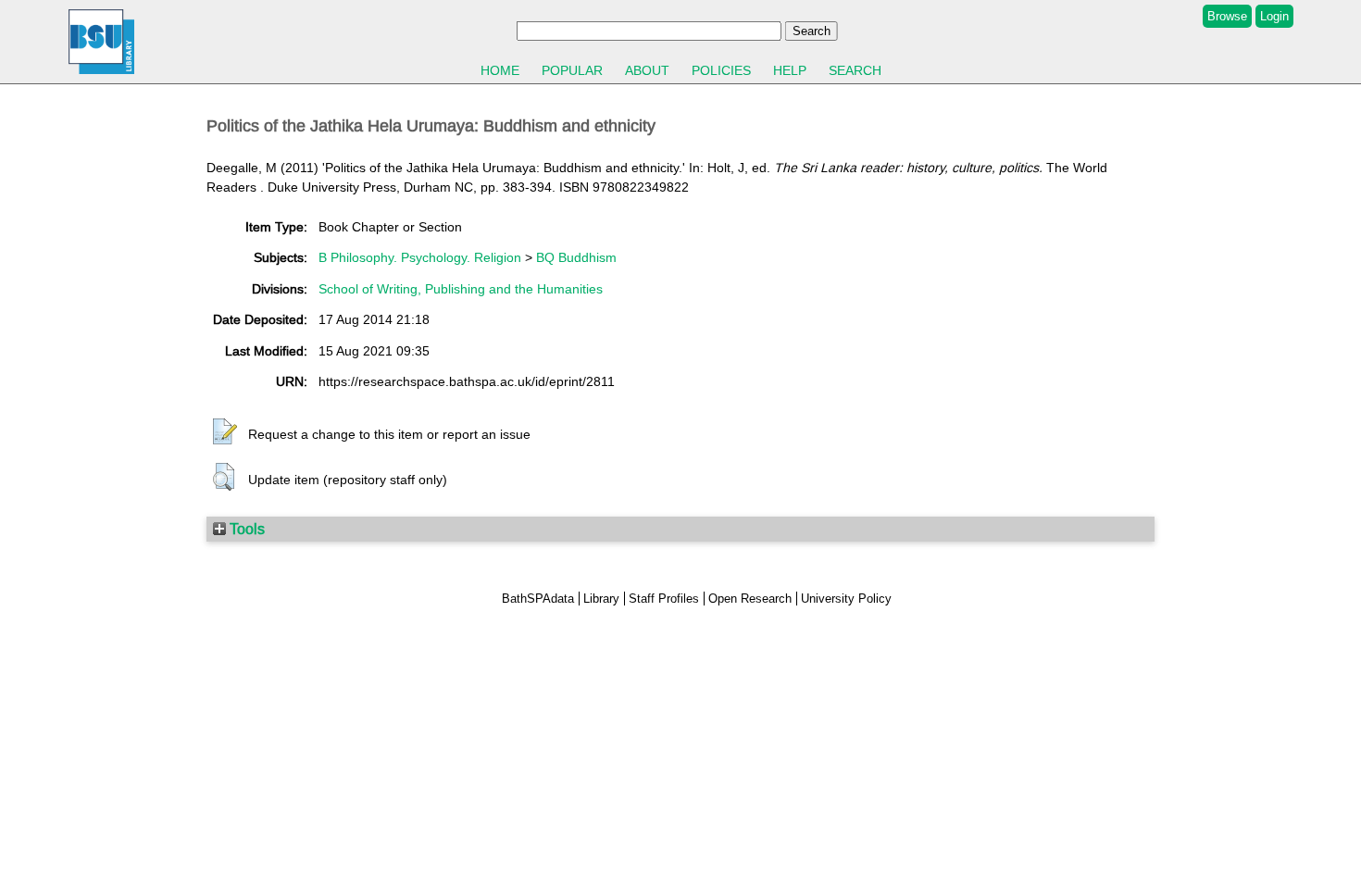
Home (500, 70)
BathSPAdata (538, 598)
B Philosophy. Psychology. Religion (419, 257)
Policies (721, 70)
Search (855, 70)
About (647, 70)
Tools (245, 528)
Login (1274, 16)
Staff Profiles (664, 598)
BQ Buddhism (576, 257)
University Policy (846, 598)
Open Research (750, 598)
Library (601, 598)
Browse (1227, 16)
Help (789, 70)
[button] (225, 432)
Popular (572, 70)
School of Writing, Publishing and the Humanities (460, 288)
